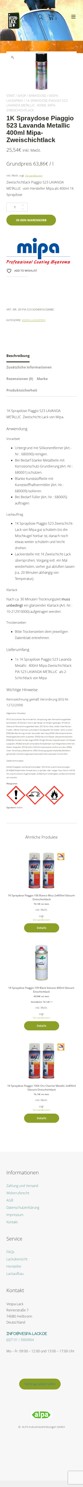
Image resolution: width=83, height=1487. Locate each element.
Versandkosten (34, 175)
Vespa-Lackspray (34, 320)
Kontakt (12, 1222)
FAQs (10, 1252)
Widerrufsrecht (17, 1193)
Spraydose (37, 95)
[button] (12, 57)
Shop (22, 95)
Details (41, 928)
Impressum (14, 1214)
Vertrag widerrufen (40, 1384)
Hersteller (13, 1266)
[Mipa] (38, 252)
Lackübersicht (16, 1259)
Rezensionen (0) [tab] (19, 378)
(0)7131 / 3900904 (20, 1339)
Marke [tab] (42, 378)
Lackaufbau (15, 1273)
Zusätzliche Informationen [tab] (29, 367)
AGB (9, 1200)
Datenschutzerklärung (22, 1207)
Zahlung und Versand (22, 1185)
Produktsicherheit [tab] (21, 390)
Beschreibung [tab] (18, 355)
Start (10, 95)
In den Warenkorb (31, 220)
